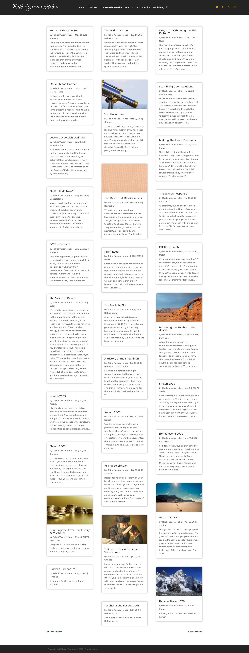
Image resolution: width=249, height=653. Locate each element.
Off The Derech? (60, 244)
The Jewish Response (173, 193)
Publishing (158, 7)
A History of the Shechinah (121, 358)
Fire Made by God (115, 305)
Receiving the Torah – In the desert (177, 329)
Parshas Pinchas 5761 (63, 569)
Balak (52, 306)
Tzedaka (93, 7)
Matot (53, 91)
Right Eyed (111, 251)
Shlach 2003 (57, 446)
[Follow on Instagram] (234, 6)
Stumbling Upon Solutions (176, 86)
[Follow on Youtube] (217, 6)
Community (143, 7)
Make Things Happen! (64, 84)
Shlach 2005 (167, 383)
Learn (128, 7)
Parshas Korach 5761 (172, 601)
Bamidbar (55, 540)
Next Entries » (195, 631)
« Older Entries (54, 631)
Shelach (54, 38)
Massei (60, 91)
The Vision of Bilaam (63, 298)
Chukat (108, 122)
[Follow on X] (228, 6)
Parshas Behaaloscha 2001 (121, 605)
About (82, 7)
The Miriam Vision (116, 30)
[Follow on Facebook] (222, 6)
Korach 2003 (112, 412)
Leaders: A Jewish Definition (68, 137)
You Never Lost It (115, 114)
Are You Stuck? (169, 517)
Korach (53, 404)
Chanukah (123, 366)
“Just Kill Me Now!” (62, 191)
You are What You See (64, 30)
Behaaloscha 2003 (171, 433)
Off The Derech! (169, 247)
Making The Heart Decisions (177, 140)
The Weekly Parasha (111, 7)
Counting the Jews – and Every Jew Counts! (70, 531)
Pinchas (54, 576)
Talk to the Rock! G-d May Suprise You (121, 551)
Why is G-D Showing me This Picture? (178, 32)
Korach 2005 (58, 396)
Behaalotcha (56, 145)
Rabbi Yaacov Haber (63, 35)
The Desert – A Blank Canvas (123, 198)
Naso (161, 41)
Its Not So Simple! (115, 465)
